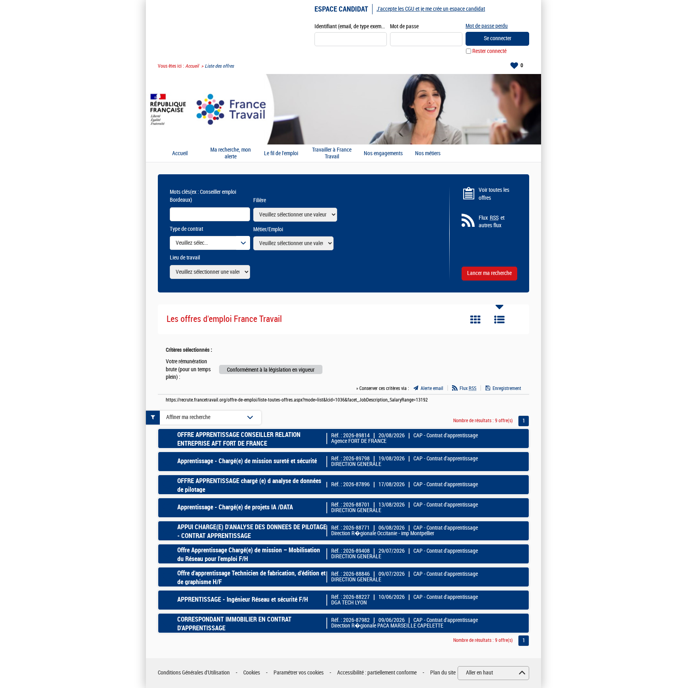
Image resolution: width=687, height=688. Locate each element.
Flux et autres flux (492, 221)
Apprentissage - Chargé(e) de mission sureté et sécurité (247, 461)
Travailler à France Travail (331, 153)
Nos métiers (428, 153)
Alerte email (432, 388)
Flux (468, 388)
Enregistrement (507, 388)
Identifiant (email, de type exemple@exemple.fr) (350, 26)
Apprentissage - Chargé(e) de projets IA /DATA (235, 507)
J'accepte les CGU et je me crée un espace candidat (430, 9)
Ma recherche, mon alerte (230, 153)
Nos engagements (383, 153)
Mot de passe (404, 26)
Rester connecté (489, 51)
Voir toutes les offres (494, 194)
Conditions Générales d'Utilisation (194, 672)
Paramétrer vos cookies (299, 672)
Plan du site (443, 672)
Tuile (475, 319)
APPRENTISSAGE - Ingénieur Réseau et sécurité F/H (242, 599)
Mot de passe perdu (487, 26)
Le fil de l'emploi (281, 153)
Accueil (192, 66)
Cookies (251, 672)
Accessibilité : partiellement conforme (377, 672)
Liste (499, 319)
